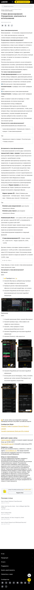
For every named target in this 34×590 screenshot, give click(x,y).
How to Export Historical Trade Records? (11, 501)
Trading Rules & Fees (15, 9)
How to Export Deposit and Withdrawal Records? (13, 522)
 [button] (13, 2)
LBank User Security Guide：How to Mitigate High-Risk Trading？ (15, 506)
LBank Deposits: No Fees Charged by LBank (12, 517)
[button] (29, 580)
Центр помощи (5, 9)
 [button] (31, 6)
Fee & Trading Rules (6, 512)
